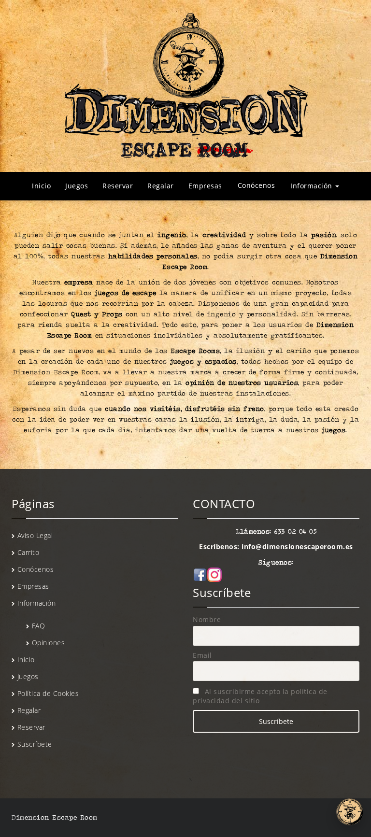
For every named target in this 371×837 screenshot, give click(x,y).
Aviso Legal (35, 535)
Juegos (76, 185)
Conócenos (256, 185)
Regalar (160, 185)
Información (312, 185)
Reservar (117, 185)
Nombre (207, 619)
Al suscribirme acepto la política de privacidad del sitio (260, 696)
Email (202, 655)
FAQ (38, 625)
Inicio (41, 185)
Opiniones (48, 642)
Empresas (205, 185)
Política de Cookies (48, 693)
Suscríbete (34, 744)
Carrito (28, 552)
